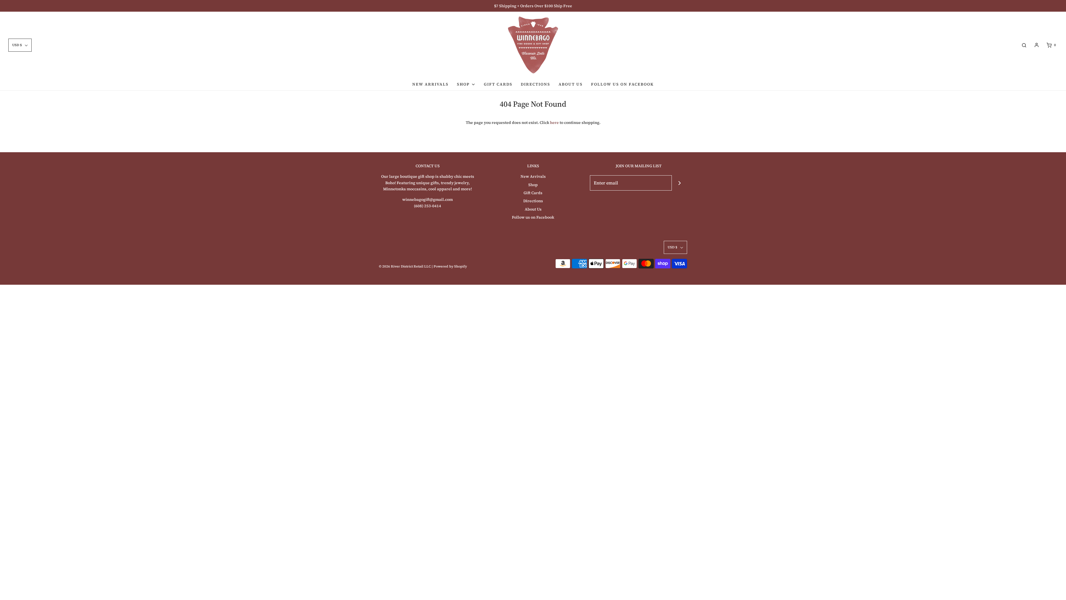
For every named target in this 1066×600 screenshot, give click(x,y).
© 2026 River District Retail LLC (405, 266)
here (554, 122)
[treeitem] (466, 84)
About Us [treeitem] (571, 84)
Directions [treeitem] (535, 84)
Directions (533, 201)
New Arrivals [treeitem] (430, 84)
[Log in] (1036, 45)
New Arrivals (533, 176)
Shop (533, 185)
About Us (533, 209)
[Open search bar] (1024, 45)
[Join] (679, 183)
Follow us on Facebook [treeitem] (622, 84)
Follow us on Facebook (533, 217)
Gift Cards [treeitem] (498, 84)
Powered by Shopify (450, 266)
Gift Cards (533, 193)
